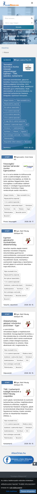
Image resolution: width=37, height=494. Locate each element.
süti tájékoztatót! (16, 488)
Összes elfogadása (28, 491)
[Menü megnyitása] (32, 3)
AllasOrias (5, 48)
